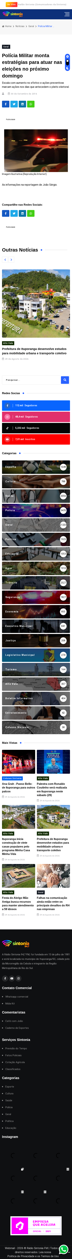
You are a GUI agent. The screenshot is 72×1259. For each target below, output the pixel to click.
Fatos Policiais (13, 1055)
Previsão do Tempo (16, 1048)
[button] (5, 260)
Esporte (9, 1086)
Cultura (9, 1093)
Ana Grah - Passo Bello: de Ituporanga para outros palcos (18, 787)
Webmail (10, 1248)
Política (9, 1121)
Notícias (20, 26)
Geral (31, 26)
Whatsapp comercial (16, 996)
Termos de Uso (50, 1256)
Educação (10, 1128)
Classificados (12, 1069)
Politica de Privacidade (20, 1256)
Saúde (8, 1100)
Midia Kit (10, 1003)
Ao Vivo (11, 4)
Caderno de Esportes (17, 1028)
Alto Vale (8, 343)
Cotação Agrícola (15, 1062)
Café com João (14, 1021)
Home (8, 26)
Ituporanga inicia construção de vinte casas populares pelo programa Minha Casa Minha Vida (16, 847)
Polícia (9, 1107)
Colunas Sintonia (12, 778)
